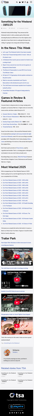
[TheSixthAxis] (4, 2)
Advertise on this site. (16, 410)
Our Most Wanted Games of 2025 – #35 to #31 (15, 187)
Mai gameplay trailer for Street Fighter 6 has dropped (15, 314)
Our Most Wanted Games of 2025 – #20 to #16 (15, 195)
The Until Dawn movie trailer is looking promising (14, 268)
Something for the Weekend (11, 343)
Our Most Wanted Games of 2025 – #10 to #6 (15, 200)
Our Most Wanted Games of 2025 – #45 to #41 (15, 182)
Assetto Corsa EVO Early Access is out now (13, 291)
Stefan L (5, 28)
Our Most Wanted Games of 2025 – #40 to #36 (15, 185)
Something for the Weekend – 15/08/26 (25, 373)
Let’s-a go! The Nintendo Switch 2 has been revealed (17, 52)
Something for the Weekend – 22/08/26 (8, 373)
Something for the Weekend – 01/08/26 (25, 380)
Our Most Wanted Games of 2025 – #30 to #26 (15, 190)
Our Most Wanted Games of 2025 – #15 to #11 (15, 198)
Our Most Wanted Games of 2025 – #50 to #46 (15, 180)
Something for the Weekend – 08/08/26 (8, 380)
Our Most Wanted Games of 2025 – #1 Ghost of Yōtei (17, 223)
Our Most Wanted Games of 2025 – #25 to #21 (15, 193)
